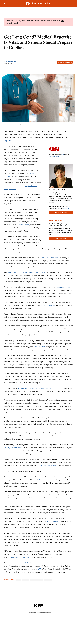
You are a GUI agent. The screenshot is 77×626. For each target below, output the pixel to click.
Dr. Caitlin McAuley (48, 305)
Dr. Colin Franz (39, 346)
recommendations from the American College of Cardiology (40, 388)
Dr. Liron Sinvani (23, 224)
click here (66, 208)
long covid (8, 140)
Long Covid (48, 580)
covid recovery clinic (64, 287)
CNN (62, 154)
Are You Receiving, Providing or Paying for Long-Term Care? (59, 225)
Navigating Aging (36, 580)
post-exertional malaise (48, 465)
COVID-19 (25, 580)
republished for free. (54, 156)
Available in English (66, 62)
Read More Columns (61, 212)
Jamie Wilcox (44, 480)
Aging (18, 580)
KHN (26, 563)
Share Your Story (61, 238)
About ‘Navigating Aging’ (57, 190)
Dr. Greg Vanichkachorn (13, 447)
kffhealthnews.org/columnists (18, 557)
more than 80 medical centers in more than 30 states (27, 272)
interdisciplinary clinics (50, 257)
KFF (39, 569)
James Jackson (52, 521)
